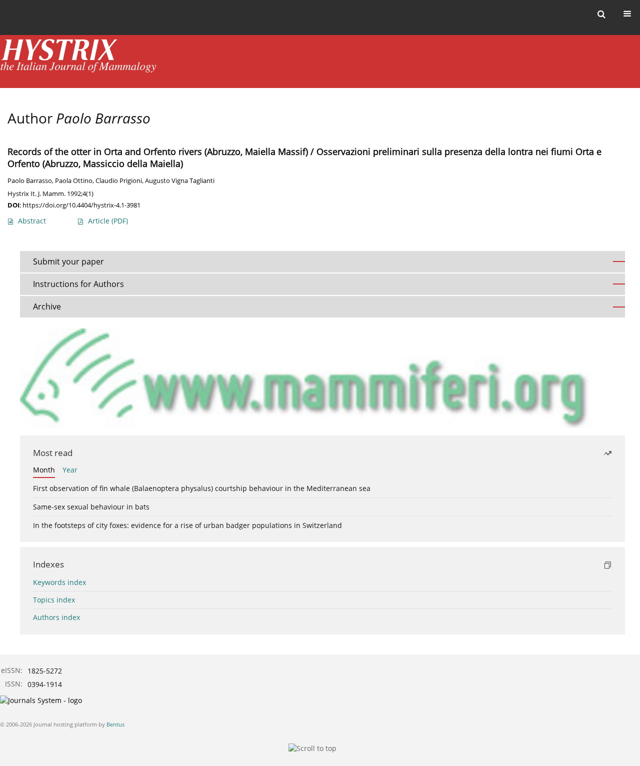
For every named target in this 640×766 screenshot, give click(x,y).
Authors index (56, 617)
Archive (47, 306)
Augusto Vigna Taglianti (179, 180)
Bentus (115, 724)
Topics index (54, 599)
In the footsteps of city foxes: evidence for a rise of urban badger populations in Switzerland (187, 525)
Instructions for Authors (78, 284)
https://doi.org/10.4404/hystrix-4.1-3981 (81, 205)
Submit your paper (68, 261)
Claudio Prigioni (119, 180)
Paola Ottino (73, 180)
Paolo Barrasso (30, 180)
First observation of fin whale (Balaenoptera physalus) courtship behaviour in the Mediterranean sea (201, 488)
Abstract (32, 221)
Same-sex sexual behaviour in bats (91, 507)
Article (108, 221)
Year (70, 469)
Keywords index (59, 582)
